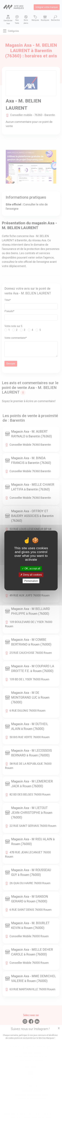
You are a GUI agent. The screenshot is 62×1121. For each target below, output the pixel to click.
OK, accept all (32, 568)
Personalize (31, 581)
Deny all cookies (32, 574)
